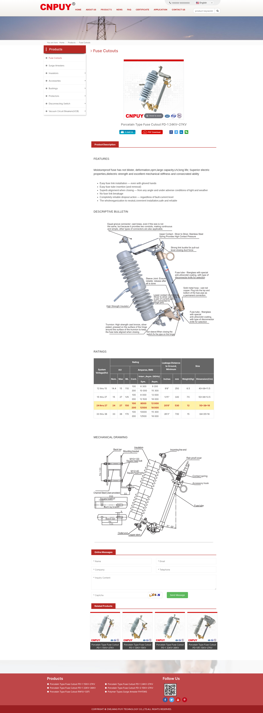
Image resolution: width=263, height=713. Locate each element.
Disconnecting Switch (59, 103)
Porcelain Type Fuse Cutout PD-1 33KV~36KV (73, 688)
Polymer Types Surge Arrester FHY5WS (127, 691)
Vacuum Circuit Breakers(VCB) (64, 111)
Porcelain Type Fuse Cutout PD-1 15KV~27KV (72, 684)
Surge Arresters (56, 65)
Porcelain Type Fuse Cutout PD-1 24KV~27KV (130, 684)
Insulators (53, 73)
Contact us (178, 9)
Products (106, 9)
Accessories (55, 80)
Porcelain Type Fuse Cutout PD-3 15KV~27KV (130, 688)
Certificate (142, 9)
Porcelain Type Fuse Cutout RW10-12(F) (70, 691)
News (119, 9)
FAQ (129, 9)
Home (78, 9)
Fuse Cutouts (55, 58)
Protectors (54, 96)
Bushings (53, 88)
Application (160, 9)
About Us (91, 9)
